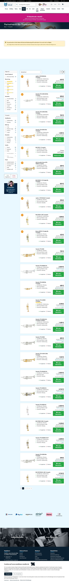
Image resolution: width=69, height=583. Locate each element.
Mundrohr (7, 135)
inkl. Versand (62, 80)
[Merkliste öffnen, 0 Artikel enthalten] (59, 4)
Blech (5, 26)
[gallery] (63, 71)
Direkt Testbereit (9, 74)
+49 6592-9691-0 (22, 0)
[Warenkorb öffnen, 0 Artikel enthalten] (63, 4)
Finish (6, 159)
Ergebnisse (7, 176)
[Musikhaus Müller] (8, 4)
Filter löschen (14, 176)
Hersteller (7, 96)
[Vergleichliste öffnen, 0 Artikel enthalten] (55, 4)
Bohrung (7, 124)
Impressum (6, 580)
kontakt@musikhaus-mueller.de (11, 0)
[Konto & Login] (51, 4)
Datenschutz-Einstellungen (25, 580)
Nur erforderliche (17, 574)
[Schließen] (67, 15)
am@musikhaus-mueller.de (11, 191)
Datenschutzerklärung (14, 580)
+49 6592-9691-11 (11, 189)
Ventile (6, 145)
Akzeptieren (8, 574)
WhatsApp (57, 0)
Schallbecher (8, 118)
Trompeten (10, 26)
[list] (61, 71)
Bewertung (7, 79)
